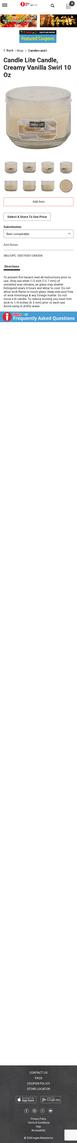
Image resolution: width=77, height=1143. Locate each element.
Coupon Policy (38, 1083)
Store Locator (38, 1089)
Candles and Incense (43, 50)
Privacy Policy (38, 1118)
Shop (19, 50)
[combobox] (38, 234)
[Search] (49, 5)
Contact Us (38, 1072)
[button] (11, 167)
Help (38, 1126)
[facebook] (26, 1111)
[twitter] (42, 1111)
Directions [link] (11, 266)
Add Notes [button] (11, 244)
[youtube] (50, 1111)
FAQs (38, 1078)
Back (9, 50)
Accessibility (38, 1130)
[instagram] (34, 1111)
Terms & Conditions (39, 1122)
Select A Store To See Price (27, 217)
